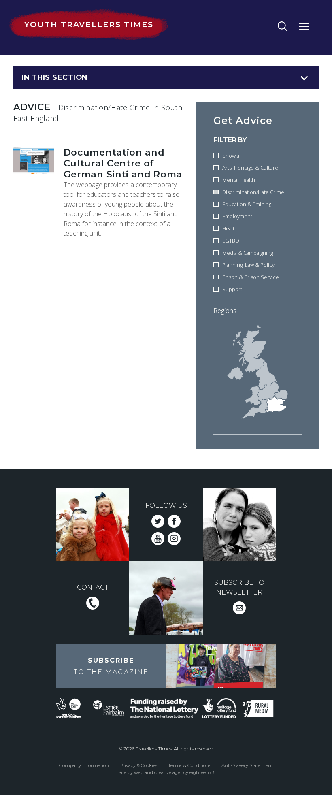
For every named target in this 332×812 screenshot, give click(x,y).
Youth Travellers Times (88, 24)
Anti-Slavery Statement (247, 765)
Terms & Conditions (189, 765)
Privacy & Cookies (138, 765)
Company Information (84, 765)
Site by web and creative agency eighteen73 (166, 772)
